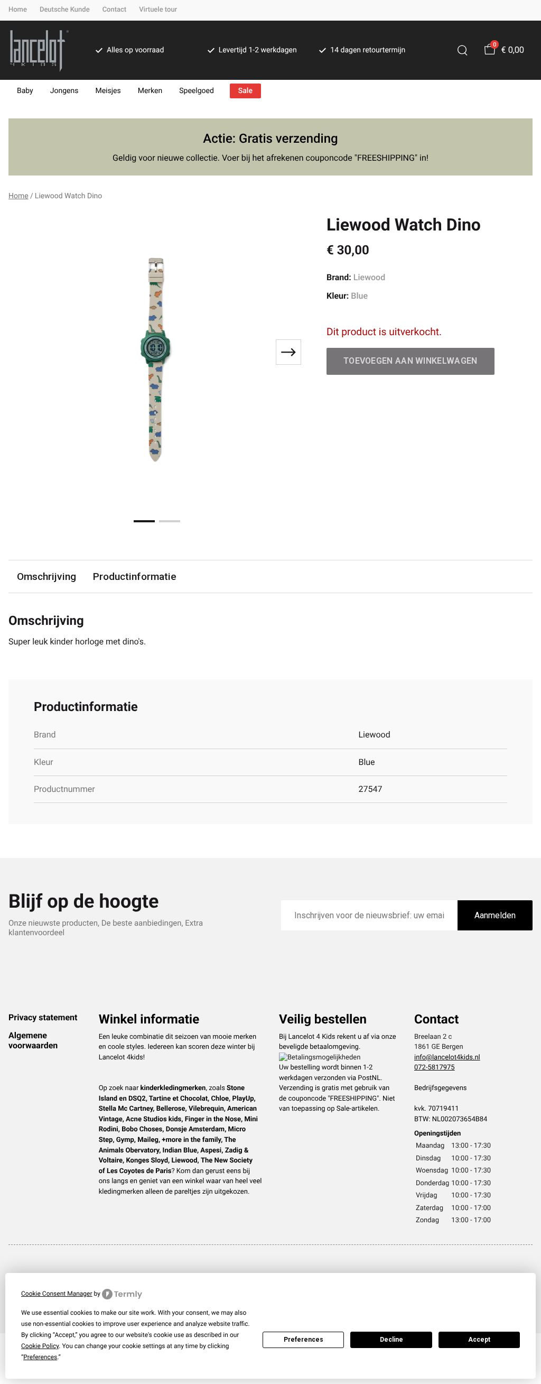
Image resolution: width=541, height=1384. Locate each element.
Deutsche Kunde (65, 10)
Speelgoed (196, 91)
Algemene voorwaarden (33, 1040)
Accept (479, 1339)
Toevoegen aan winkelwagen (410, 361)
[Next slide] (288, 352)
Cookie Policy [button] (40, 1346)
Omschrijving (46, 576)
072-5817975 (434, 1068)
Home (17, 10)
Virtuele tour (158, 10)
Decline (391, 1339)
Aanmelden (495, 915)
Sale (245, 91)
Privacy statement (42, 1017)
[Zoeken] (462, 50)
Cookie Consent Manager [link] (56, 1293)
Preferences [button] (40, 1357)
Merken (150, 91)
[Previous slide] (25, 352)
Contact (114, 10)
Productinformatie (134, 576)
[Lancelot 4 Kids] (39, 50)
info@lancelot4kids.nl (447, 1058)
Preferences (303, 1339)
